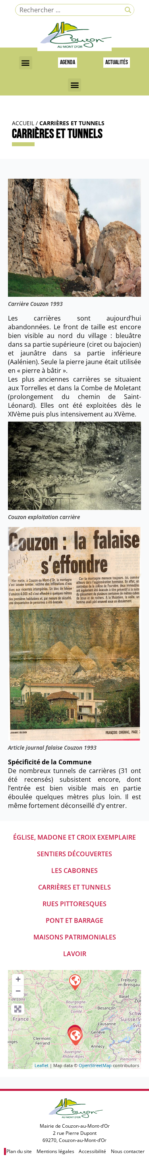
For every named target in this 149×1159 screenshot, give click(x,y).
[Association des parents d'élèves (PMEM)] (75, 982)
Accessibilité (92, 1151)
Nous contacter (128, 1151)
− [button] (18, 991)
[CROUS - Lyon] (75, 1037)
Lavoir (74, 953)
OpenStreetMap (95, 1065)
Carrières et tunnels (74, 887)
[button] (25, 62)
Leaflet (41, 1065)
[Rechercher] (128, 9)
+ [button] (18, 979)
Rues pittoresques (74, 903)
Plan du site (19, 1151)
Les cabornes (74, 870)
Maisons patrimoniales (74, 937)
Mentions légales (55, 1151)
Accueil (23, 123)
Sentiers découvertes (74, 854)
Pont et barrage (74, 920)
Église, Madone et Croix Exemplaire (74, 837)
